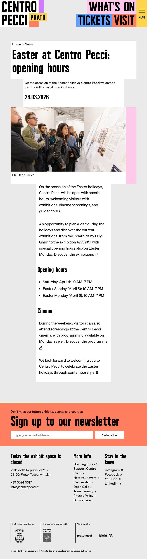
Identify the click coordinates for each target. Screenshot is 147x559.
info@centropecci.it (25, 487)
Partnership (82, 482)
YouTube (111, 479)
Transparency (83, 491)
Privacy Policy (83, 495)
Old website (82, 500)
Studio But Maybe (82, 551)
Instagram (112, 470)
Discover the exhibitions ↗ (76, 254)
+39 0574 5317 (21, 482)
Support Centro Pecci (85, 470)
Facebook (112, 474)
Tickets (94, 18)
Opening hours (84, 464)
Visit (124, 18)
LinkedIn (111, 483)
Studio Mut (33, 551)
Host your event (85, 477)
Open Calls (81, 486)
